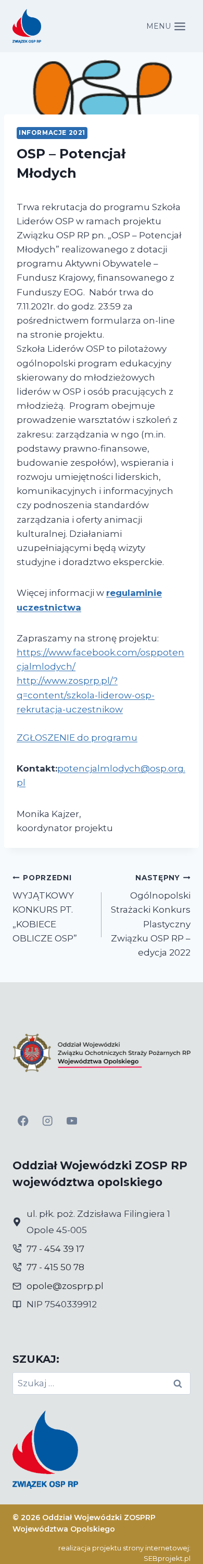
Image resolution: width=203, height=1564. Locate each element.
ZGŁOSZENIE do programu (77, 737)
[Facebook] (23, 1121)
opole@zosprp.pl (65, 1286)
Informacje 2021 (52, 132)
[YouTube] (72, 1121)
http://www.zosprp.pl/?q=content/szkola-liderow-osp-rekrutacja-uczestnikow (86, 694)
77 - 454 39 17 (55, 1249)
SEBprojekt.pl (167, 1558)
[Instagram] (47, 1121)
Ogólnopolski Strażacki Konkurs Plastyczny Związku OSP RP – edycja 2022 (151, 915)
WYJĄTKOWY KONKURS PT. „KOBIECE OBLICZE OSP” (44, 908)
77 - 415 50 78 (55, 1267)
